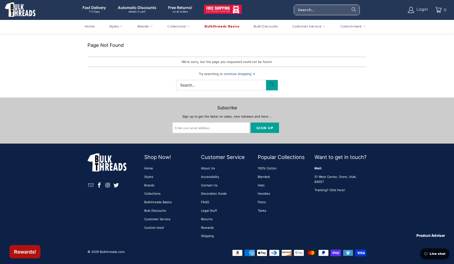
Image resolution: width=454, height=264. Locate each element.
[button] (116, 27)
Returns (207, 219)
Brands (149, 185)
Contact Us (209, 185)
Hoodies (264, 193)
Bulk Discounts (155, 210)
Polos (262, 202)
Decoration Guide (214, 193)
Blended (264, 177)
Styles (148, 177)
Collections (152, 193)
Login (422, 9)
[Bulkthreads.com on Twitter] (116, 185)
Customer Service (157, 219)
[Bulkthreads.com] (20, 10)
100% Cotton (267, 168)
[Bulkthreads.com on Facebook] (99, 185)
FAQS (205, 202)
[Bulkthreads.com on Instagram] (107, 185)
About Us (208, 168)
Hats (261, 185)
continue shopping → (239, 74)
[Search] (354, 10)
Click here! (337, 190)
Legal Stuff (209, 210)
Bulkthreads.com (112, 252)
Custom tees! (154, 227)
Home (148, 168)
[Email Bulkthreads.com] (91, 185)
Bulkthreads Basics (158, 202)
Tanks (262, 210)
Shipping (207, 236)
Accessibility (210, 177)
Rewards (207, 227)
